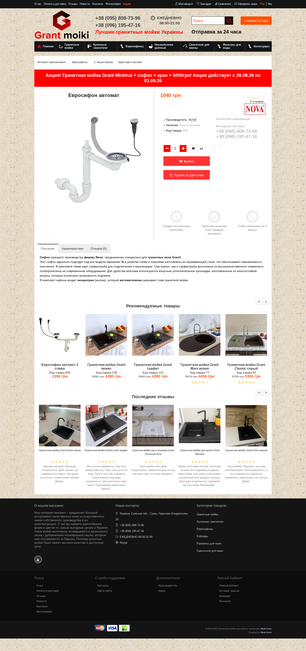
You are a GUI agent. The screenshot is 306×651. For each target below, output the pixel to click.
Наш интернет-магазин (50, 512)
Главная (48, 46)
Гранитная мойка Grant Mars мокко (200, 366)
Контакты (97, 3)
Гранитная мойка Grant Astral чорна (60, 450)
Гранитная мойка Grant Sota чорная (246, 450)
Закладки (224, 596)
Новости (85, 3)
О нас (37, 3)
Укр (270, 3)
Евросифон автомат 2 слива (59, 366)
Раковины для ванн (209, 543)
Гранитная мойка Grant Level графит (106, 450)
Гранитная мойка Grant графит (153, 366)
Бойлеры (202, 536)
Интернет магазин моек (51, 62)
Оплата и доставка (55, 3)
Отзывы (72, 3)
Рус (262, 3)
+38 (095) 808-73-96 (117, 18)
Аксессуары (262, 46)
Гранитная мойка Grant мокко (106, 366)
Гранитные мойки (72, 46)
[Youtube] (38, 559)
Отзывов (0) (99, 248)
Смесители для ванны (199, 46)
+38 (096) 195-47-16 (117, 25)
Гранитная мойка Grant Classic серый (246, 366)
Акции (127, 3)
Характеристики (72, 248)
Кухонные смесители (100, 46)
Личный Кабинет (229, 585)
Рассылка (225, 601)
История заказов (229, 590)
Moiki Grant (266, 628)
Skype (123, 542)
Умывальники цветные (163, 46)
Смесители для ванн (210, 550)
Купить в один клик (188, 175)
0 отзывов (256, 101)
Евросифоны (135, 46)
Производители (167, 585)
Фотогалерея (113, 3)
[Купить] (50, 359)
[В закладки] (193, 148)
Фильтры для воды (232, 46)
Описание (48, 248)
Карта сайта (104, 590)
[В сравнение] (201, 148)
